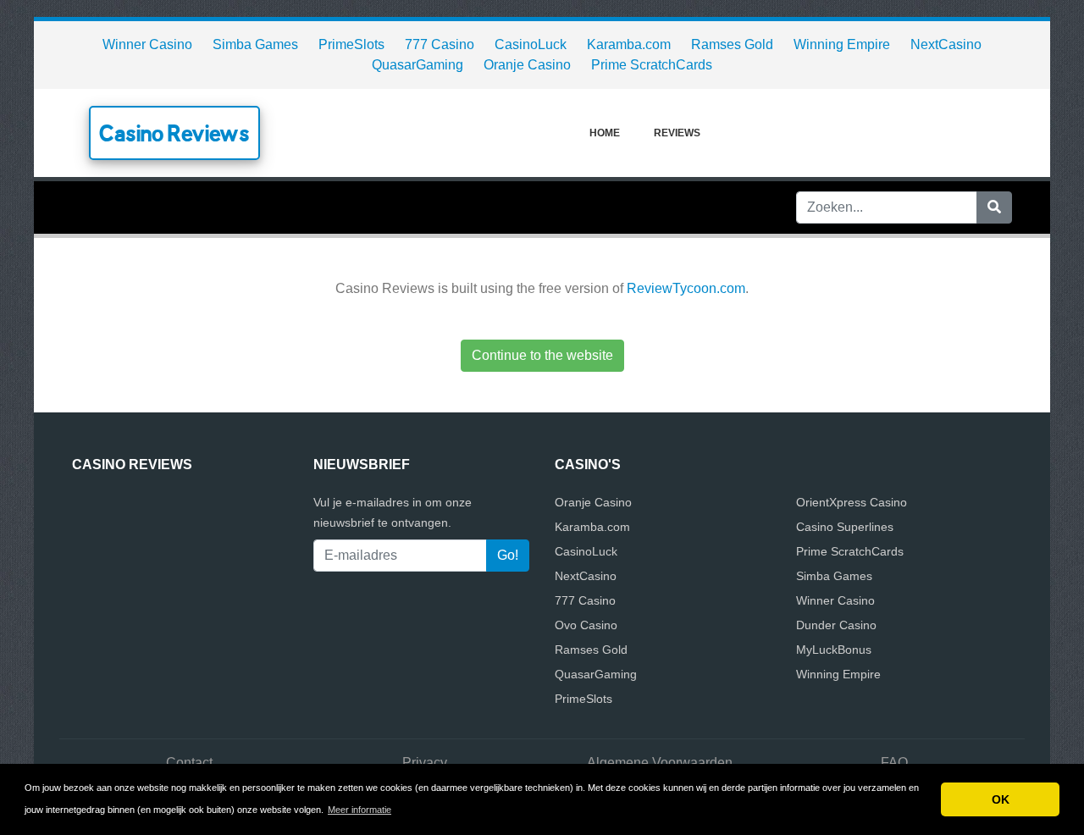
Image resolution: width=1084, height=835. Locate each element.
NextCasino (946, 44)
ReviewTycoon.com (686, 288)
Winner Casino (147, 44)
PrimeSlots (351, 44)
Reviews (677, 133)
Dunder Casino (836, 625)
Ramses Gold (732, 44)
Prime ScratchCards (651, 65)
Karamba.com (629, 44)
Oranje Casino (527, 65)
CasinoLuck (531, 44)
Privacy (424, 762)
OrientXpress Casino (851, 502)
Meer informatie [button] (359, 810)
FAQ (894, 762)
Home (604, 133)
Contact (189, 762)
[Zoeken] (994, 207)
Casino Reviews (174, 133)
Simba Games (255, 44)
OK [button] (1000, 799)
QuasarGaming (417, 65)
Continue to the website (542, 355)
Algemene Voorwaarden (660, 762)
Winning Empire (842, 44)
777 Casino (439, 44)
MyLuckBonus (833, 649)
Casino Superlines (844, 527)
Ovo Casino (586, 625)
